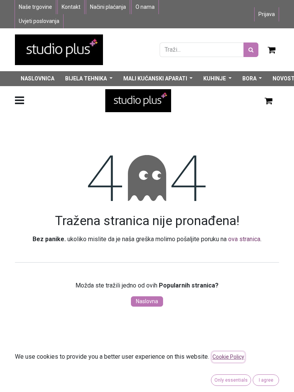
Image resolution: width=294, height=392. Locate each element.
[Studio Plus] (59, 49)
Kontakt (71, 7)
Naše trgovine (35, 7)
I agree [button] (266, 380)
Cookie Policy (228, 357)
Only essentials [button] (231, 380)
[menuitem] (37, 78)
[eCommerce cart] (272, 49)
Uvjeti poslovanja (39, 21)
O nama (145, 7)
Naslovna (147, 301)
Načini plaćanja (108, 7)
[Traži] (250, 49)
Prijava (266, 14)
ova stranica (244, 239)
